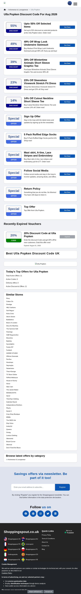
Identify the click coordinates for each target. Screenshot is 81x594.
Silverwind (9, 438)
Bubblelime (10, 319)
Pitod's (8, 408)
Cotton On (9, 301)
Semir (8, 396)
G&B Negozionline (12, 335)
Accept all (48, 591)
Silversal (9, 444)
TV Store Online (11, 374)
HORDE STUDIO (12, 353)
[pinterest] (33, 513)
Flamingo (9, 332)
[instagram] (40, 513)
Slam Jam (9, 387)
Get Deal (67, 27)
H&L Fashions (11, 307)
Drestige (9, 304)
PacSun (8, 359)
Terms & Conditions (48, 538)
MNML (8, 417)
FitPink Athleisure (12, 377)
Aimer (8, 383)
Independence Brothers (14, 405)
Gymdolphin (10, 344)
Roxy (8, 298)
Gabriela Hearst (11, 402)
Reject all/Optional (35, 591)
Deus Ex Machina (12, 326)
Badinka (9, 341)
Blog (43, 549)
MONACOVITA (11, 393)
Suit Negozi (10, 310)
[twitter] (48, 513)
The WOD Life (11, 420)
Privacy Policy (46, 535)
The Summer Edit (12, 329)
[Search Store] (70, 3)
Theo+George (11, 371)
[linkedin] (55, 513)
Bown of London (11, 323)
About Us (45, 542)
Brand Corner (10, 441)
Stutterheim (10, 368)
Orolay (8, 432)
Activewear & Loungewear (18, 10)
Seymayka (9, 365)
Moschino (9, 338)
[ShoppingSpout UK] (12, 3)
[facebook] (26, 513)
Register (62, 487)
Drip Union (9, 423)
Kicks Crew (10, 313)
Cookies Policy (7, 573)
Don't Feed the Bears (13, 447)
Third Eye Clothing (12, 399)
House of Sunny (11, 380)
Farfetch (9, 350)
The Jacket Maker (12, 390)
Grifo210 (9, 426)
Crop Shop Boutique (13, 414)
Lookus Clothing (11, 435)
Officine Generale (12, 356)
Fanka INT (9, 347)
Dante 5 (9, 411)
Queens (9, 429)
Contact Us (45, 546)
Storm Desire (10, 316)
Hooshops (9, 362)
